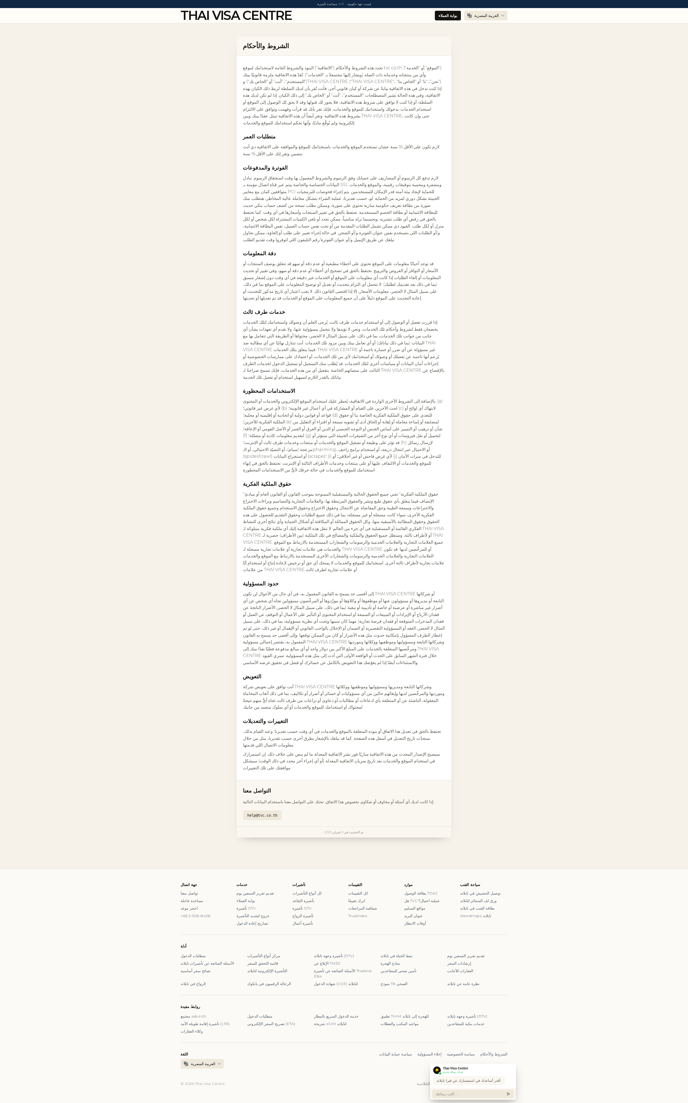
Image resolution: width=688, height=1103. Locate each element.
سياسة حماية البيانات (395, 1054)
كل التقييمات (358, 893)
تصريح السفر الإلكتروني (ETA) (271, 1023)
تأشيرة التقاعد (303, 900)
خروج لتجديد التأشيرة (253, 915)
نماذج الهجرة (390, 963)
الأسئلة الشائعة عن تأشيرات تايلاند (207, 963)
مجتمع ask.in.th (193, 1016)
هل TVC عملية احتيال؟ (422, 900)
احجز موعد (189, 908)
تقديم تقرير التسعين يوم (255, 893)
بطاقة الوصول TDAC (421, 893)
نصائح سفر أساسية (196, 970)
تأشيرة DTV (246, 908)
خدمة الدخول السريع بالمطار (336, 1016)
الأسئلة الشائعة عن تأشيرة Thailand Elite (342, 973)
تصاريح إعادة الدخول (252, 923)
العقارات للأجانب (460, 970)
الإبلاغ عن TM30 (327, 963)
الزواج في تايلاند (193, 983)
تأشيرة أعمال (302, 923)
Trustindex (357, 915)
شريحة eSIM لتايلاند (330, 1023)
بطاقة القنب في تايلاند (477, 908)
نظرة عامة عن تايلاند (463, 983)
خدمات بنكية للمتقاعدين (466, 1023)
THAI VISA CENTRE (236, 15)
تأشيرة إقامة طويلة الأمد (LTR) (205, 1023)
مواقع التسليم (414, 908)
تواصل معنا (189, 893)
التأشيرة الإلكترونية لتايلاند (267, 970)
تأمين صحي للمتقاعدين (399, 970)
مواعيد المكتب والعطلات (400, 1023)
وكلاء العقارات (192, 1031)
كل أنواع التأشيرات (307, 893)
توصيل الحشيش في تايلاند (480, 893)
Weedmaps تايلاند (475, 915)
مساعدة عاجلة (192, 900)
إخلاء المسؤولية (429, 1054)
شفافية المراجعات (362, 908)
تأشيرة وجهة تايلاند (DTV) (334, 955)
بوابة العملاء (448, 15)
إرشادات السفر (459, 963)
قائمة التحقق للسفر (262, 963)
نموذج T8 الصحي (394, 983)
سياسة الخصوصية (461, 1054)
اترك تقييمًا (356, 900)
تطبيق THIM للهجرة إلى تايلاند (405, 1016)
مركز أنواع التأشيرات (263, 955)
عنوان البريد (413, 915)
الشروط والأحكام (493, 1054)
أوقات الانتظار (415, 923)
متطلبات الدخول (193, 955)
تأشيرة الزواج (303, 915)
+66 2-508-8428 (195, 915)
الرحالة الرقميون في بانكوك (269, 983)
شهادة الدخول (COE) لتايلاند (336, 983)
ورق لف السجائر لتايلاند (478, 900)
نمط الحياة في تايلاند (397, 955)
